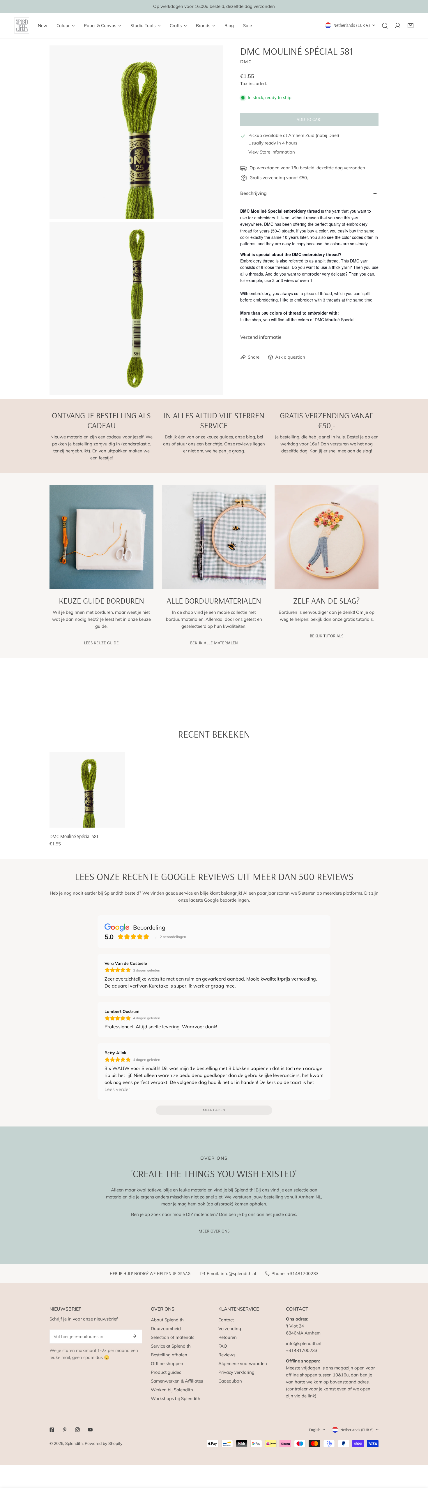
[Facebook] (51, 1429)
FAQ (222, 1346)
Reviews (226, 1354)
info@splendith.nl (238, 1273)
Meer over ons (214, 1231)
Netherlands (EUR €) (351, 25)
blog (250, 437)
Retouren (227, 1337)
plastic (143, 444)
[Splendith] (22, 25)
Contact (226, 1320)
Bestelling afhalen (169, 1354)
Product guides (166, 1372)
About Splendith (167, 1320)
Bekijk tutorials (326, 636)
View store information (271, 152)
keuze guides (219, 437)
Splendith (74, 1443)
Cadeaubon (230, 1381)
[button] (410, 25)
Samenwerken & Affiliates (177, 1381)
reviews (244, 444)
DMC (246, 62)
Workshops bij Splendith (175, 1398)
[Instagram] (77, 1429)
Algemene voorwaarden (242, 1363)
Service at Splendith (171, 1346)
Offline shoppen (167, 1363)
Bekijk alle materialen (214, 643)
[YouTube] (90, 1429)
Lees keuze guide (101, 643)
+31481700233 (303, 1273)
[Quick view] (114, 821)
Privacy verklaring (236, 1372)
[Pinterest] (64, 1429)
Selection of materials (172, 1337)
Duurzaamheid (166, 1328)
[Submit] (135, 1336)
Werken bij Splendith (172, 1389)
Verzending (229, 1328)
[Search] (385, 25)
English (314, 1429)
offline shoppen (301, 1375)
